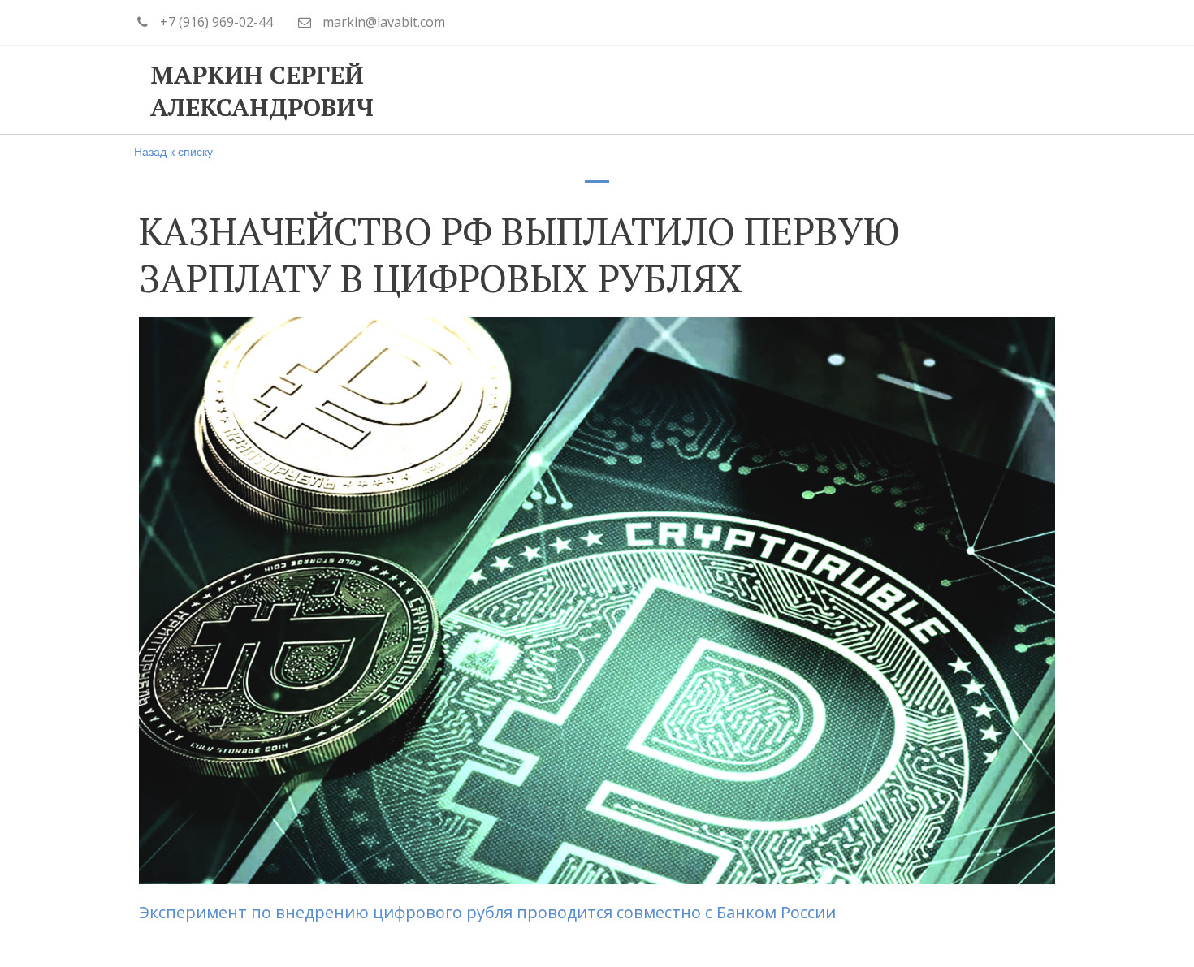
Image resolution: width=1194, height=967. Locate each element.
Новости (928, 90)
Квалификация (655, 90)
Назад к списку (173, 151)
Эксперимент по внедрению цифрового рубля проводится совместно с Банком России (489, 912)
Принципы (517, 90)
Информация (803, 90)
